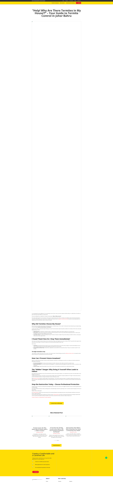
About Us (67, 0)
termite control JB (36, 378)
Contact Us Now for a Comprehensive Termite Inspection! (41, 397)
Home (63, 0)
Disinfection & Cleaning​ (70, 2)
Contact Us (79, 0)
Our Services (71, 0)
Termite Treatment (55, 2)
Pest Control (62, 2)
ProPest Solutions (36, 392)
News (75, 0)
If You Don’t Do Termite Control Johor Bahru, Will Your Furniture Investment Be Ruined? (56, 430)
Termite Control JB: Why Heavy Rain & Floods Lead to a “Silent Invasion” (39, 429)
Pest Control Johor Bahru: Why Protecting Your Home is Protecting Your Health (73, 429)
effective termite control (70, 353)
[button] (78, 3)
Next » (58, 440)
